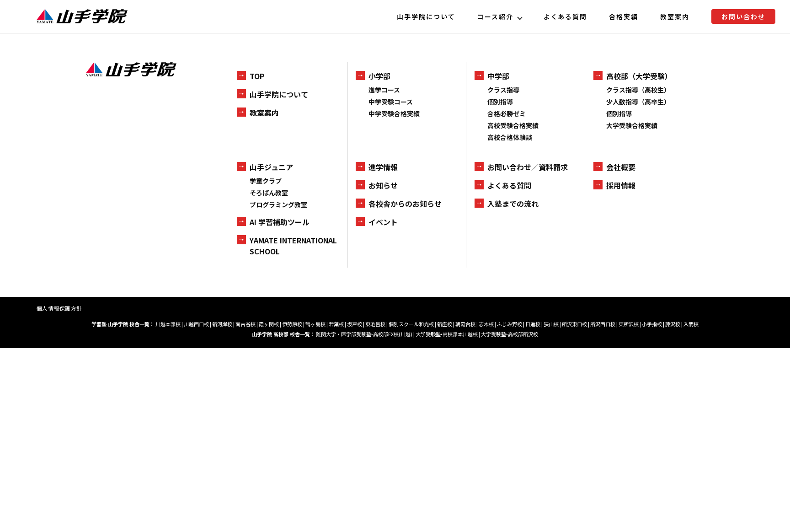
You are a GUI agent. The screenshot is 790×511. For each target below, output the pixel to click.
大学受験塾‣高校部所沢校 (509, 334)
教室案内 (674, 16)
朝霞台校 (465, 324)
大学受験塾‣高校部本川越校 (447, 334)
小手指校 (652, 324)
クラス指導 (503, 89)
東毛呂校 (375, 324)
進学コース (384, 89)
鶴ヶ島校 (315, 324)
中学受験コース (390, 101)
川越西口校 (196, 324)
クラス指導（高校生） (638, 89)
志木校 (486, 324)
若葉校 (336, 324)
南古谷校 (245, 324)
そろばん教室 (269, 192)
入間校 (691, 324)
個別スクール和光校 (411, 324)
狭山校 (551, 324)
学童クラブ (266, 180)
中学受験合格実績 (394, 113)
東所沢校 (629, 324)
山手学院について (426, 16)
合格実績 (623, 16)
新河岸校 (222, 324)
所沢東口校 (574, 324)
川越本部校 (168, 324)
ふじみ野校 (509, 324)
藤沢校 (672, 324)
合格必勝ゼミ (506, 113)
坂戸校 (354, 324)
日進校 (532, 324)
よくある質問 (565, 16)
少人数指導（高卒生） (638, 101)
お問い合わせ (743, 16)
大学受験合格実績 (631, 125)
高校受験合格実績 (513, 125)
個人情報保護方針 (59, 308)
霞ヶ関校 (269, 324)
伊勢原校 (292, 324)
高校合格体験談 (509, 137)
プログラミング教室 (278, 204)
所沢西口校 (602, 324)
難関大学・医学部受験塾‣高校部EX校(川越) (364, 334)
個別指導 (500, 101)
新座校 (444, 324)
